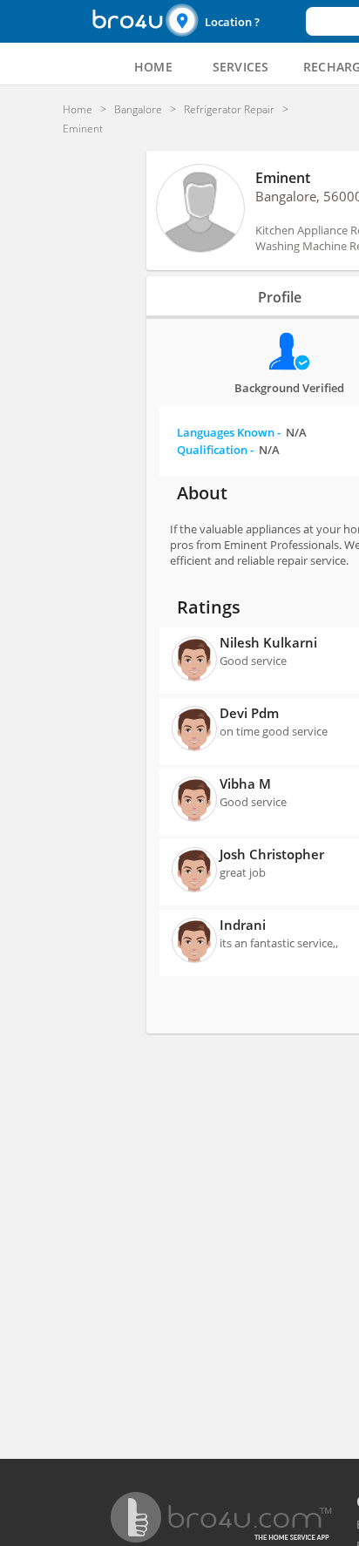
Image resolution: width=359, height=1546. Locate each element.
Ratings (208, 607)
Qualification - (228, 450)
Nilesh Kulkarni (268, 642)
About (202, 493)
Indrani (243, 924)
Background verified (289, 388)
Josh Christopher (272, 854)
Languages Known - (242, 432)
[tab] (153, 67)
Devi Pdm (249, 713)
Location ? (232, 22)
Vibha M (245, 783)
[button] (233, 21)
